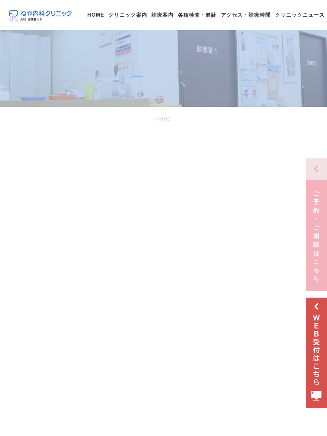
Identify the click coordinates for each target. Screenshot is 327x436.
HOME (163, 119)
